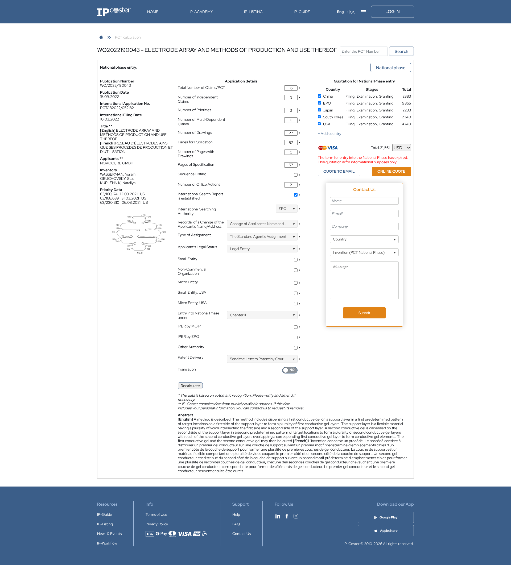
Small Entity (187, 259)
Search (401, 51)
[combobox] (287, 208)
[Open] (293, 208)
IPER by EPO (188, 336)
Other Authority (191, 347)
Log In (392, 11)
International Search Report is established (200, 196)
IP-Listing (253, 11)
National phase (390, 67)
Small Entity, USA (192, 292)
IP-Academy (201, 11)
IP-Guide (302, 11)
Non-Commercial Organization (192, 271)
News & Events (109, 533)
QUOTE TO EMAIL (339, 171)
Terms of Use (156, 514)
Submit (364, 312)
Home (152, 11)
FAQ (236, 524)
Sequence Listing (192, 174)
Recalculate (190, 385)
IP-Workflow (107, 543)
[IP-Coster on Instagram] (296, 516)
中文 (351, 11)
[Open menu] (363, 12)
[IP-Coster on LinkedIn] (278, 516)
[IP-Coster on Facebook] (287, 516)
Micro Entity (188, 282)
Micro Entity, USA (192, 303)
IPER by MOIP (189, 326)
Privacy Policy (157, 524)
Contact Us (241, 533)
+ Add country (329, 133)
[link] (101, 37)
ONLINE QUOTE (391, 171)
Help (236, 514)
